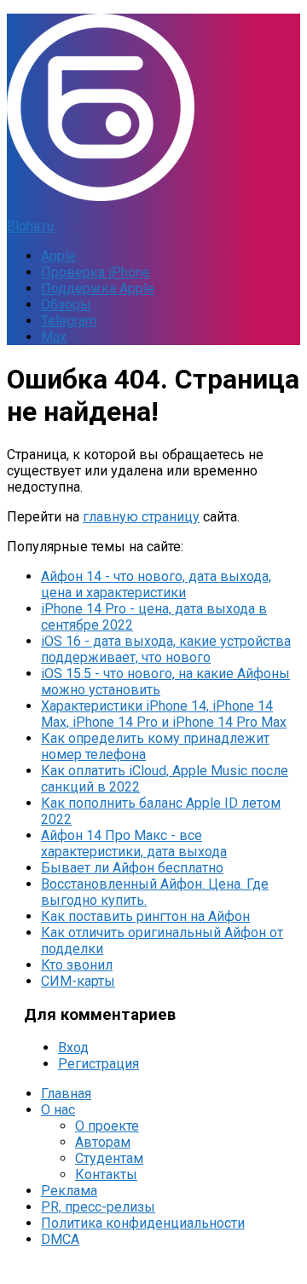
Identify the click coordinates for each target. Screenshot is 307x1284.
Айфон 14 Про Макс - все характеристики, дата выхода (134, 843)
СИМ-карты (78, 981)
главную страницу (141, 517)
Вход (73, 1047)
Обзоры (66, 305)
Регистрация (98, 1064)
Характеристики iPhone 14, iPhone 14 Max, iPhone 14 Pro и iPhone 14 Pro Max (164, 714)
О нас (58, 1110)
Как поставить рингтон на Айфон (145, 916)
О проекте (107, 1126)
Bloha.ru (30, 226)
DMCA (60, 1239)
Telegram (68, 321)
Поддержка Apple (97, 288)
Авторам (102, 1142)
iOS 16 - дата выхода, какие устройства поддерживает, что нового (166, 649)
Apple (58, 256)
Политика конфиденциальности (143, 1223)
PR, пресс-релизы (98, 1207)
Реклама (69, 1191)
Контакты (106, 1174)
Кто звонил (77, 965)
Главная (66, 1093)
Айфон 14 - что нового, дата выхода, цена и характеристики (156, 584)
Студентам (109, 1158)
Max (54, 337)
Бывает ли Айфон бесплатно (132, 868)
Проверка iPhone (95, 272)
